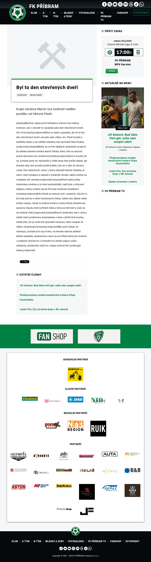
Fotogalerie (87, 12)
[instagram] (120, 4)
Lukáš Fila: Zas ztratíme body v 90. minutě (44, 309)
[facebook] (104, 4)
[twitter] (109, 4)
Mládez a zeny (54, 541)
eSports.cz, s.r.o (92, 556)
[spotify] (125, 4)
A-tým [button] (45, 14)
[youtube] (115, 4)
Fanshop (122, 12)
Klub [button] (34, 12)
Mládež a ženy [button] (68, 14)
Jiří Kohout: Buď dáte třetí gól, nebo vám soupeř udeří (50, 285)
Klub (15, 541)
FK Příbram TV (106, 16)
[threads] (131, 4)
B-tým (37, 541)
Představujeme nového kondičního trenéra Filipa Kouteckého (47, 297)
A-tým (25, 541)
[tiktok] (136, 4)
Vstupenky (141, 12)
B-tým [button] (55, 14)
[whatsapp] (141, 4)
